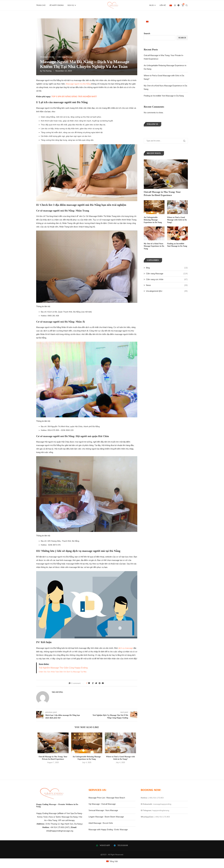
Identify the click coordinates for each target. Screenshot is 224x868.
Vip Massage (94, 804)
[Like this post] (89, 683)
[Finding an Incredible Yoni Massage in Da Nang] (177, 233)
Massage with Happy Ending (101, 829)
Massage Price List (97, 798)
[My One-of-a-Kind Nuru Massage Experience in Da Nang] (154, 233)
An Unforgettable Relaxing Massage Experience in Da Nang (153, 219)
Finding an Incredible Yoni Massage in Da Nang (164, 96)
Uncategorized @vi (167, 291)
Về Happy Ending (56, 5)
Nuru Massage (111, 810)
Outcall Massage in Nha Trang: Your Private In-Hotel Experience (162, 193)
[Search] (186, 5)
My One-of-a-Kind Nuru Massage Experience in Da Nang (154, 246)
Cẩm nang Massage (167, 273)
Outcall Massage (108, 804)
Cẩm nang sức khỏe (167, 279)
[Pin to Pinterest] (99, 683)
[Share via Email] (103, 683)
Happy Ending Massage (46, 813)
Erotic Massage (121, 829)
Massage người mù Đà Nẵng (78, 84)
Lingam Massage (96, 817)
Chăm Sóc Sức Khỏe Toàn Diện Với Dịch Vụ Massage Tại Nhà (62, 672)
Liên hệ (163, 5)
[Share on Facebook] (93, 683)
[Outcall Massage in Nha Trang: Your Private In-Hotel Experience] (53, 743)
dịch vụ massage (125, 648)
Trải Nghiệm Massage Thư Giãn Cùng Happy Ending (63, 668)
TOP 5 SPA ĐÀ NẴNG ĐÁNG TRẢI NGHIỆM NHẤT (74, 96)
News (167, 285)
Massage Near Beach (115, 798)
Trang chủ (41, 5)
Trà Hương (47, 71)
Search (147, 33)
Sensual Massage (96, 810)
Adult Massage (95, 823)
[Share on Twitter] (96, 683)
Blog (151, 5)
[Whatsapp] (175, 5)
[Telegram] (178, 5)
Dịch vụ (71, 5)
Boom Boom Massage (114, 817)
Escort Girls (108, 823)
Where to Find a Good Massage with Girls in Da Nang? (177, 219)
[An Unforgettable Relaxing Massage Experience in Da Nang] (86, 743)
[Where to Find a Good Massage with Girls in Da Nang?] (120, 743)
